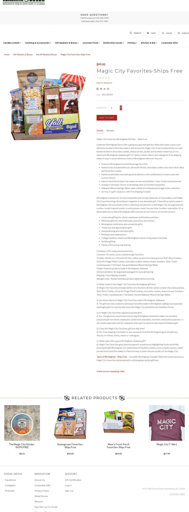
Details (100, 130)
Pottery (132, 43)
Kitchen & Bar (148, 43)
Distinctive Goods (112, 43)
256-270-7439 (101, 21)
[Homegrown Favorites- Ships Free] (70, 423)
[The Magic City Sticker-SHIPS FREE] (22, 423)
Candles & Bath (11, 43)
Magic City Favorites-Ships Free (75, 54)
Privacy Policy (42, 490)
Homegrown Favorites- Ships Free (70, 446)
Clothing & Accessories (37, 43)
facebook (10, 480)
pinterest (10, 490)
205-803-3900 (102, 18)
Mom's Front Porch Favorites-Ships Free (118, 446)
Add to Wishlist (104, 83)
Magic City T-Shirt (167, 444)
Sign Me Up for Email (46, 507)
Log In (68, 485)
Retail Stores (41, 496)
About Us (40, 480)
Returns (39, 501)
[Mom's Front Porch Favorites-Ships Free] (118, 423)
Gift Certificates (73, 480)
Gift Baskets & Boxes (66, 43)
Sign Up (69, 490)
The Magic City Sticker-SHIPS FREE (22, 446)
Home (7, 54)
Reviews (110, 130)
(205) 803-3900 (177, 494)
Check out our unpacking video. (111, 371)
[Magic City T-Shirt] (167, 423)
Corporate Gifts (169, 43)
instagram (10, 485)
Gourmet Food (90, 43)
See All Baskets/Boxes (46, 54)
